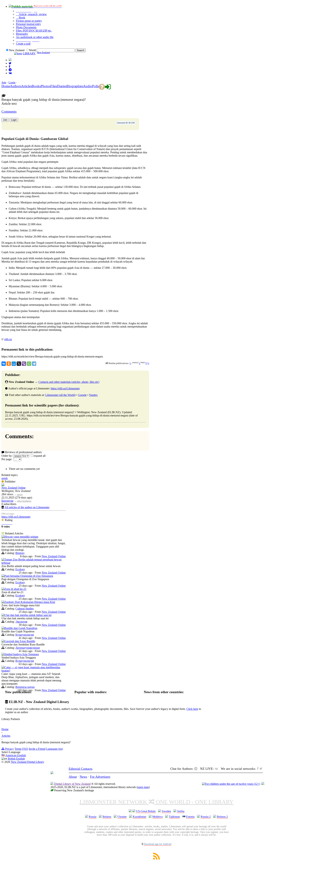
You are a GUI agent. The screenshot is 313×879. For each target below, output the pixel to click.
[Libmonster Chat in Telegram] (196, 768)
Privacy (9, 748)
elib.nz (8, 339)
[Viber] (24, 363)
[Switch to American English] (10, 60)
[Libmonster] (52, 773)
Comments (8, 111)
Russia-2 (206, 816)
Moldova (157, 816)
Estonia (190, 816)
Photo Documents (26, 27)
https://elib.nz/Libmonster (65, 388)
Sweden (166, 811)
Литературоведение (27, 647)
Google (82, 394)
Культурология (24, 634)
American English (15, 755)
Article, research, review (32, 14)
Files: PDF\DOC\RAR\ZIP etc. (34, 30)
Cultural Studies (24, 608)
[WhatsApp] (29, 363)
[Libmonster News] (10, 63)
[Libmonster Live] (10, 73)
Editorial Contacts (80, 768)
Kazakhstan (139, 816)
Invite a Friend (37, 748)
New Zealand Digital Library (27, 761)
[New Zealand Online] (2, 485)
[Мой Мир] (14, 363)
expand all (39, 455)
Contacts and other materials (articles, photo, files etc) (68, 381)
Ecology (20, 569)
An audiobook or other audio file (34, 37)
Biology (20, 553)
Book (21, 17)
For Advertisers (100, 776)
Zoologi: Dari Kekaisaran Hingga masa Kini (29, 602)
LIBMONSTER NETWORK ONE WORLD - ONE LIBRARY (156, 802)
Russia (92, 816)
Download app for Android (157, 844)
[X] (19, 363)
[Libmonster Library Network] (262, 783)
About (73, 776)
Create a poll (23, 43)
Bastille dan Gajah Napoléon (20, 628)
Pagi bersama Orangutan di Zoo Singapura (28, 575)
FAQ (25, 748)
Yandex (93, 394)
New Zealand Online (13, 487)
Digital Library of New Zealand (72, 783)
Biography (22, 33)
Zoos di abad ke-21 (15, 588)
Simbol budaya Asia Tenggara (21, 654)
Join (3, 82)
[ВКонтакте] (3, 363)
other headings (24, 501)
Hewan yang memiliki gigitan (21, 536)
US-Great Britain (146, 811)
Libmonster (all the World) (60, 394)
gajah (4, 478)
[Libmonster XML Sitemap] (156, 858)
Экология (21, 621)
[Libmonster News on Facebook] (9, 66)
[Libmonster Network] (231, 783)
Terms (18, 748)
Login (12, 82)
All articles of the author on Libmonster (27, 507)
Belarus (107, 816)
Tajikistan (174, 816)
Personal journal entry (28, 24)
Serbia (180, 811)
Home (5, 729)
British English (16, 758)
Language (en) (54, 748)
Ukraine (122, 816)
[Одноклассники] (9, 363)
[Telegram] (34, 363)
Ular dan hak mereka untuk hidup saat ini (27, 615)
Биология (7, 500)
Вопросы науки (25, 686)
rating (20, 494)
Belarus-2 (222, 816)
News (83, 776)
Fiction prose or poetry (29, 20)
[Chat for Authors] (10, 69)
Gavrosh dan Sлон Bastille (19, 641)
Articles (5, 735)
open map (143, 787)
